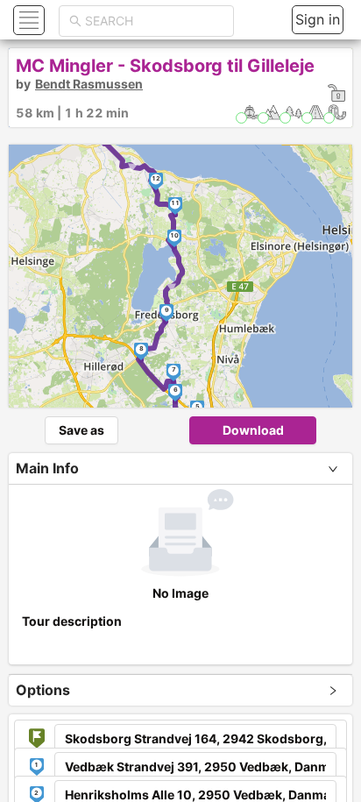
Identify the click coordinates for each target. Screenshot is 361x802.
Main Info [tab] (47, 468)
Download (253, 429)
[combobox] (154, 21)
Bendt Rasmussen (89, 83)
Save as (81, 429)
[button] (26, 19)
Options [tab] (43, 690)
